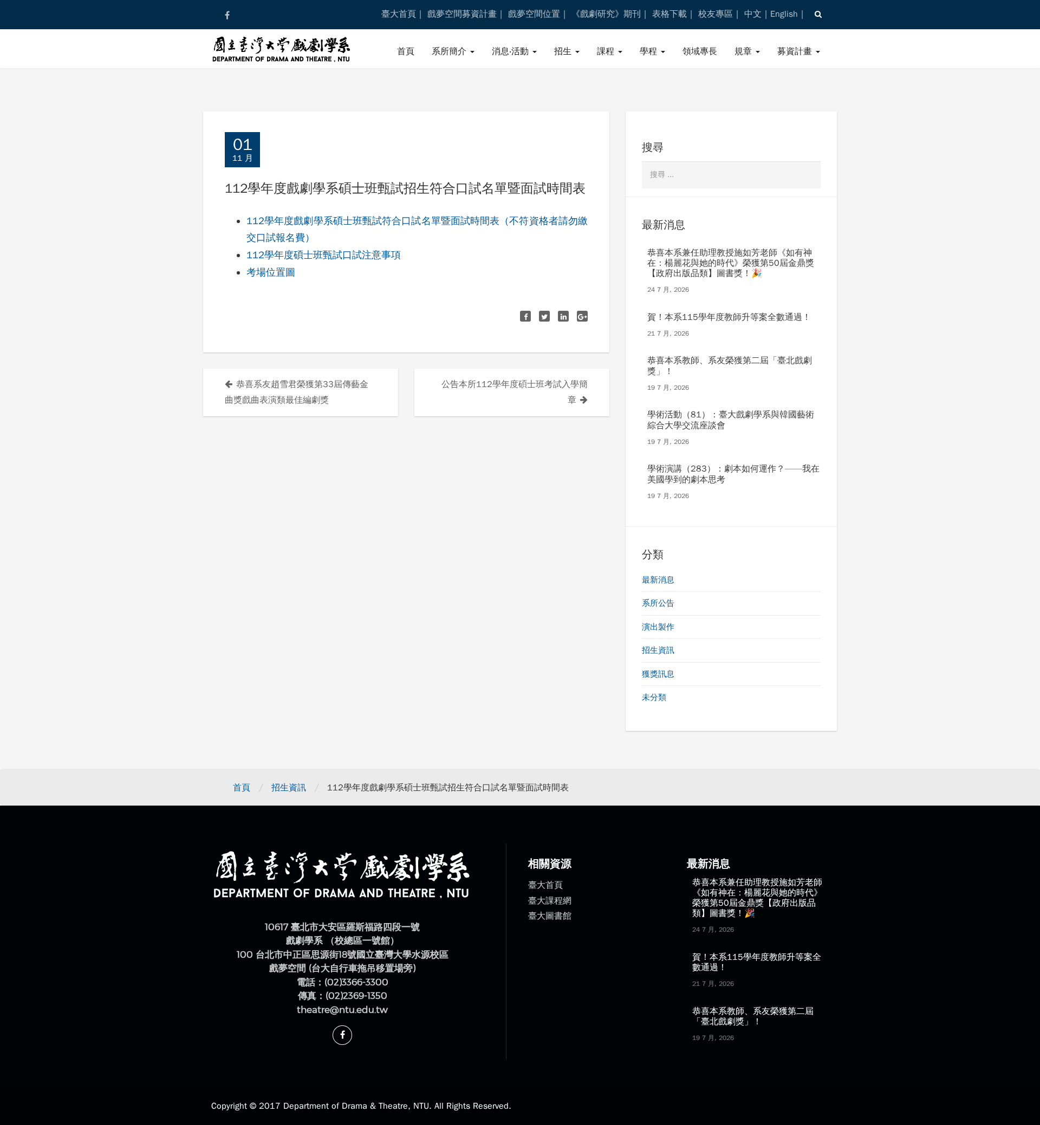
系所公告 (658, 603)
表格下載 (669, 14)
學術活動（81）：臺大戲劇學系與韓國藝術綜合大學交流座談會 (730, 419)
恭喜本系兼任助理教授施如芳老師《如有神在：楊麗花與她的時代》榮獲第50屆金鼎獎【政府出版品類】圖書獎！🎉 (730, 263)
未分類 (654, 697)
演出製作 (658, 627)
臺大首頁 (398, 14)
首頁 (405, 51)
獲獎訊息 (658, 674)
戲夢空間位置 (534, 14)
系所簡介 (450, 51)
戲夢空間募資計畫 (462, 14)
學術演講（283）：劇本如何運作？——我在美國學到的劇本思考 (733, 474)
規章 (744, 51)
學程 (650, 51)
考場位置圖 (270, 272)
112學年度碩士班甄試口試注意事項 (323, 255)
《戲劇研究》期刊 (606, 14)
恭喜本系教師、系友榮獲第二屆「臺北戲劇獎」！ (729, 365)
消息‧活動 (511, 51)
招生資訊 (658, 650)
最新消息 (658, 580)
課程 (607, 51)
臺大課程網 (549, 900)
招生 (564, 51)
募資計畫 (796, 51)
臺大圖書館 (549, 916)
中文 (753, 14)
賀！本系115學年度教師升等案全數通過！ (729, 317)
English (784, 14)
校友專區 (715, 14)
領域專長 (699, 51)
